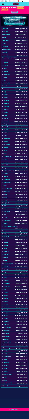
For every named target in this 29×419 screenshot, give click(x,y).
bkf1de (5, 206)
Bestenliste (14, 12)
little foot (6, 234)
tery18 (5, 150)
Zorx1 (5, 194)
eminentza (7, 74)
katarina (6, 345)
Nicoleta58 (7, 144)
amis (5, 380)
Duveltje (6, 71)
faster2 (6, 257)
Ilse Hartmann (8, 374)
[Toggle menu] (3, 4)
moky (5, 209)
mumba (6, 141)
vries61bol (6, 313)
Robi (5, 289)
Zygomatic (14, 409)
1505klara (6, 103)
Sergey (6, 135)
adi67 (5, 68)
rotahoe (6, 365)
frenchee (5, 46)
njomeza (6, 100)
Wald (5, 86)
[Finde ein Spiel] (27, 4)
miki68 (6, 197)
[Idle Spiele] (22, 1)
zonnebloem (7, 127)
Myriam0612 (7, 83)
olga (5, 185)
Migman (6, 295)
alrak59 (6, 242)
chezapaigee (7, 348)
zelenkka (6, 109)
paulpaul (6, 251)
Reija (5, 92)
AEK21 (5, 77)
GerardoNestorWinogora (11, 226)
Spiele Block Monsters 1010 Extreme (14, 23)
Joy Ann (5, 31)
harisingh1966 (7, 156)
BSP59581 (5, 29)
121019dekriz (7, 283)
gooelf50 (6, 339)
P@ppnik (6, 106)
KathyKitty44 (6, 34)
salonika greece (8, 263)
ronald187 (6, 280)
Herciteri (6, 121)
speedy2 (6, 269)
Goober (6, 316)
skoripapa (6, 124)
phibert (6, 318)
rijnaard (6, 159)
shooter (6, 65)
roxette (6, 351)
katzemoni (6, 40)
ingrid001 (6, 321)
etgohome (7, 168)
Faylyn (5, 240)
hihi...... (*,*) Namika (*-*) (10, 58)
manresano (7, 89)
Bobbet (6, 95)
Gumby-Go (7, 327)
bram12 (6, 368)
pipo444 (6, 147)
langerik (6, 310)
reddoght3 (7, 336)
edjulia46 (6, 203)
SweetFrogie (7, 342)
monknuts (7, 191)
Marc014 (6, 324)
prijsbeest (6, 118)
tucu (5, 80)
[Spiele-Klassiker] (10, 1)
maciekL (6, 301)
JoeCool (6, 307)
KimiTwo (6, 292)
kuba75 (6, 55)
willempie (6, 362)
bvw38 (5, 354)
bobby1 (6, 371)
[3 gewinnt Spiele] (6, 1)
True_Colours (8, 188)
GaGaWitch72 (8, 383)
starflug (6, 174)
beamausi (6, 231)
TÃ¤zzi (5, 217)
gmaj (4, 43)
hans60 (6, 245)
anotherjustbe (7, 49)
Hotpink (6, 304)
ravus (5, 248)
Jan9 (5, 377)
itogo (5, 272)
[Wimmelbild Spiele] (14, 1)
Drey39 (6, 298)
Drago (5, 260)
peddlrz (6, 62)
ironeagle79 (7, 220)
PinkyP (5, 200)
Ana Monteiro (7, 357)
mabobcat (7, 212)
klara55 (6, 97)
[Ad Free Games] (18, 1)
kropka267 (7, 286)
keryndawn (7, 179)
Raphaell (6, 176)
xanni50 (6, 386)
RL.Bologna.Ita (7, 266)
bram (5, 359)
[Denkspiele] (2, 1)
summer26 (7, 330)
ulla (5, 214)
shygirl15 (6, 130)
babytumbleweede (9, 171)
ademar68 (7, 138)
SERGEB (6, 333)
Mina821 (6, 112)
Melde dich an (20, 7)
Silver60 (5, 52)
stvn (5, 153)
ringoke (6, 275)
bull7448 (6, 254)
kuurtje (6, 162)
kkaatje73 (6, 237)
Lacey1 (5, 133)
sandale (6, 165)
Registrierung (5, 9)
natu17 (6, 223)
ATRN (5, 278)
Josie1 (5, 115)
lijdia (4, 37)
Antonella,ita (7, 182)
